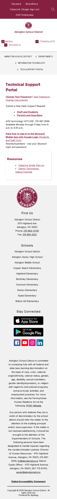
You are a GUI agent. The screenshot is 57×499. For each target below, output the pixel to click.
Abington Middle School (27, 262)
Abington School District (18, 56)
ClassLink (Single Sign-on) (24, 9)
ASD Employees (25, 15)
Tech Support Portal (31, 69)
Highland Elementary (27, 273)
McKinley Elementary (27, 279)
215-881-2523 (30, 234)
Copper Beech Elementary (27, 268)
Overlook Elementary (27, 284)
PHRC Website (33, 405)
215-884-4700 (31, 230)
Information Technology (31, 63)
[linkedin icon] (40, 345)
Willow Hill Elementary (27, 301)
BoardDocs (32, 3)
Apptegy (34, 495)
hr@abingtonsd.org (28, 461)
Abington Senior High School (27, 257)
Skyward (16, 3)
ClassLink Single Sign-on (31, 165)
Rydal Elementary (27, 295)
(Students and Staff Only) (28, 137)
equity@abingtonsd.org (28, 472)
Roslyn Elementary (27, 290)
